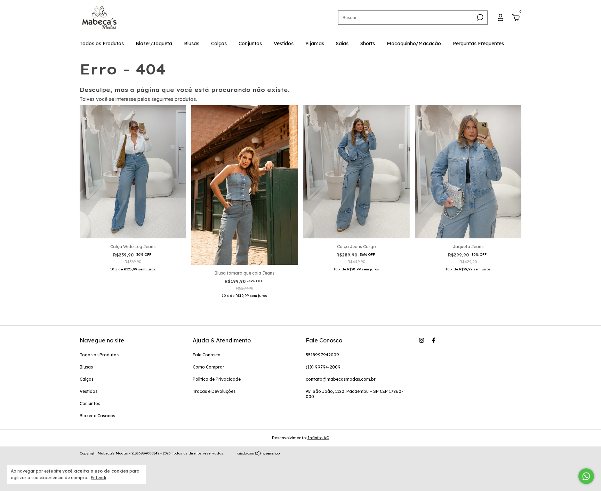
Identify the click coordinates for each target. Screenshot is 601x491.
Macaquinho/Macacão (414, 43)
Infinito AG (318, 437)
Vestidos (284, 43)
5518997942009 (322, 354)
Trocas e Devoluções (214, 391)
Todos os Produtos (102, 43)
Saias (342, 43)
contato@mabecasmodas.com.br (341, 379)
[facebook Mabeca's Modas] (433, 340)
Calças (219, 43)
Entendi (98, 477)
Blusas (191, 43)
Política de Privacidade (217, 379)
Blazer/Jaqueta (154, 43)
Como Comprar (208, 367)
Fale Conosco (207, 354)
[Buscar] (479, 17)
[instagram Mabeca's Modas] (421, 340)
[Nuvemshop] (259, 454)
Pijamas (314, 43)
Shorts (367, 43)
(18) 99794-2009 (323, 367)
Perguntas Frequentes (478, 43)
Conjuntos (250, 43)
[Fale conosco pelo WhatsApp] (586, 476)
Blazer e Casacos (97, 415)
